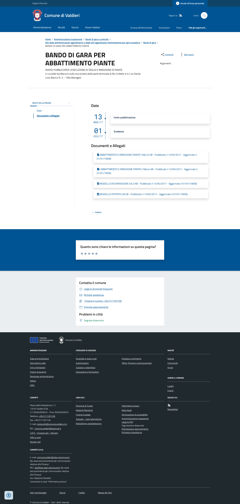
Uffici (32, 385)
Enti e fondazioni (37, 367)
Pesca (179, 27)
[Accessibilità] (9, 495)
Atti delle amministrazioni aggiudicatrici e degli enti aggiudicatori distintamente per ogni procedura (92, 42)
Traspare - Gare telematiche (89, 419)
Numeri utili (35, 442)
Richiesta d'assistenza (132, 432)
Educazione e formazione (87, 372)
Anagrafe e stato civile (86, 358)
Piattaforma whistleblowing (88, 423)
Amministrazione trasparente (68, 39)
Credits (81, 492)
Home (48, 39)
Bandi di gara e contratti (97, 39)
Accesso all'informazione (141, 27)
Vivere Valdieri (92, 27)
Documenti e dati (38, 363)
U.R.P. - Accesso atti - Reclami (44, 433)
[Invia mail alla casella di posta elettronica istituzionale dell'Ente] (52, 424)
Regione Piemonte (39, 3)
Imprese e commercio (131, 358)
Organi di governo (38, 372)
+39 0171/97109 (47, 416)
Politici (33, 380)
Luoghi (171, 386)
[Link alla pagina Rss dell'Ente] (169, 405)
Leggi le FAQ (127, 422)
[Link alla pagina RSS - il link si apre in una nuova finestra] (180, 15)
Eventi (170, 390)
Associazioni (164, 27)
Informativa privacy (130, 405)
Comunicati (173, 363)
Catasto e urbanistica (85, 367)
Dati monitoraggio (38, 492)
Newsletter (173, 409)
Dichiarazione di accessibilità (135, 414)
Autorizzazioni (82, 363)
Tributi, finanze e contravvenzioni (137, 363)
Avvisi (170, 367)
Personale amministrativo (42, 376)
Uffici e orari (35, 437)
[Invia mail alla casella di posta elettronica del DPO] (53, 457)
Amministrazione (42, 27)
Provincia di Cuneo (84, 405)
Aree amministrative (39, 358)
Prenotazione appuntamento (135, 429)
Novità (61, 27)
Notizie (171, 358)
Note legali (127, 410)
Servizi (75, 27)
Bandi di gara (149, 42)
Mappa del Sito (105, 492)
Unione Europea (83, 414)
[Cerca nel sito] (203, 15)
